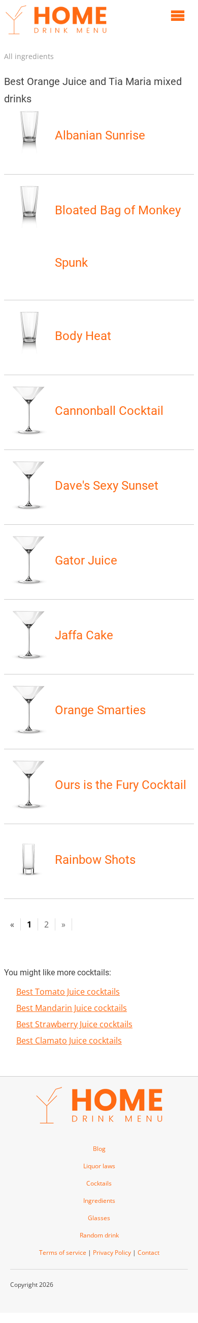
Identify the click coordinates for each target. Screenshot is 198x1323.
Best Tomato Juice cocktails (68, 991)
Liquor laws (99, 1166)
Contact (148, 1252)
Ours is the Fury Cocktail (120, 785)
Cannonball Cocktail (109, 411)
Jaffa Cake (84, 635)
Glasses (99, 1218)
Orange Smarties (100, 710)
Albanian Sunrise (100, 135)
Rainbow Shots (95, 860)
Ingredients (99, 1200)
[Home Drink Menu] (56, 36)
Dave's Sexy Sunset (106, 485)
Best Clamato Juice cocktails (69, 1040)
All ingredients (29, 56)
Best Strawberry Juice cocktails (74, 1024)
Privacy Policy (112, 1252)
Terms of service (62, 1252)
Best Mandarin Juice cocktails (71, 1008)
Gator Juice (86, 560)
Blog (99, 1148)
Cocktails (99, 1183)
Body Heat (83, 336)
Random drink (99, 1235)
